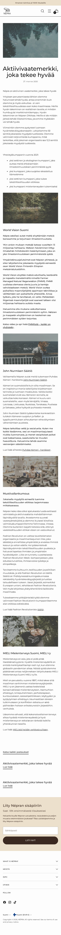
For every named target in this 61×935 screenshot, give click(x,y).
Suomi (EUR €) (23, 915)
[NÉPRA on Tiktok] (15, 903)
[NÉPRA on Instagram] (10, 903)
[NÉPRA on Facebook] (5, 903)
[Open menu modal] (49, 11)
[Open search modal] (42, 11)
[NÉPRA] (7, 11)
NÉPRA (21, 919)
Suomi (5, 915)
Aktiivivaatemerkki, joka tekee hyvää (27, 763)
